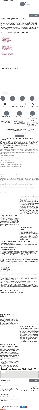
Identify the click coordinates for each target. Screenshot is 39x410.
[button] (9, 393)
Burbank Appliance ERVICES (7, 383)
